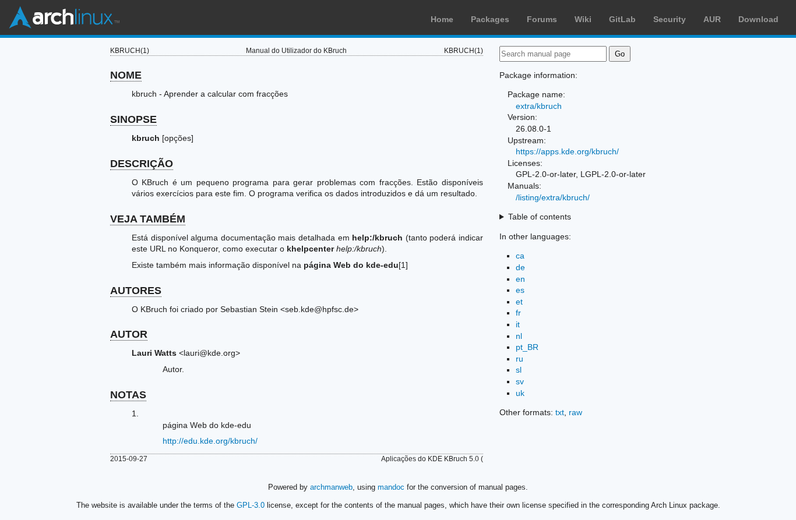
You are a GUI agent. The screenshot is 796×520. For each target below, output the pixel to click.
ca (520, 255)
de (520, 267)
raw (575, 412)
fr (518, 312)
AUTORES (135, 290)
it (518, 324)
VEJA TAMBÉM (147, 219)
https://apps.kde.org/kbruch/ (567, 151)
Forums (542, 19)
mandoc (391, 487)
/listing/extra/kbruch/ (553, 197)
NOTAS (128, 395)
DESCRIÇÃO (141, 163)
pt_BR (527, 347)
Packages (490, 19)
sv (520, 381)
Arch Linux (64, 17)
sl (519, 369)
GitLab (622, 19)
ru (519, 358)
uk (520, 393)
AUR (712, 19)
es (520, 290)
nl (519, 336)
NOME (126, 75)
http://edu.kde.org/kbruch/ (210, 440)
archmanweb (331, 487)
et (519, 301)
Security (669, 19)
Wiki (583, 19)
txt (559, 412)
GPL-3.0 (251, 505)
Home (442, 19)
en (520, 279)
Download (758, 19)
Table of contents (539, 216)
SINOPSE (133, 119)
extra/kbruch (539, 106)
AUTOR (128, 334)
